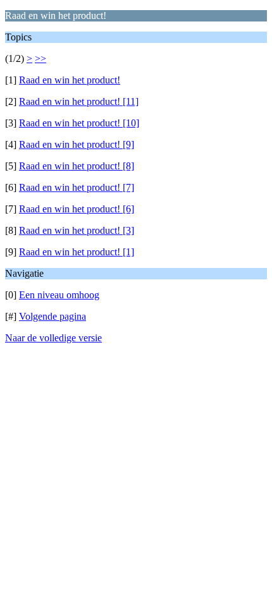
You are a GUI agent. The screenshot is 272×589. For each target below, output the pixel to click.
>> (40, 58)
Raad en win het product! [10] (79, 123)
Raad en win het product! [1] (76, 251)
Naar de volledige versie (53, 337)
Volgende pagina (52, 316)
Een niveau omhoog (59, 294)
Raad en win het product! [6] (76, 208)
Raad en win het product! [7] (76, 187)
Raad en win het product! (69, 80)
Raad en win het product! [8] (76, 166)
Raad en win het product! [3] (76, 230)
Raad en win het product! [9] (76, 144)
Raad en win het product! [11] (79, 101)
